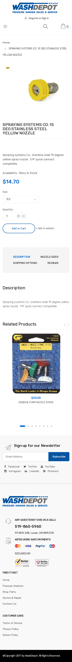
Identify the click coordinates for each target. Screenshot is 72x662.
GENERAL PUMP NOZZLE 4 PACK (36, 402)
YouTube (49, 466)
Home (6, 42)
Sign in (45, 18)
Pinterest (53, 471)
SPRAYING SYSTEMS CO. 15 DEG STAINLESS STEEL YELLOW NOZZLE (28, 128)
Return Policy (10, 635)
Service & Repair (12, 597)
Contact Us (9, 603)
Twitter (32, 466)
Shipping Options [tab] (25, 263)
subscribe (59, 456)
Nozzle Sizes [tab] (50, 256)
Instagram (14, 471)
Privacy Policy (11, 629)
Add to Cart (19, 228)
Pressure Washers (13, 586)
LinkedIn (33, 471)
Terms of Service (12, 623)
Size (5, 191)
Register (33, 18)
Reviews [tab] (53, 263)
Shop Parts (9, 591)
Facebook (13, 466)
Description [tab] (21, 256)
